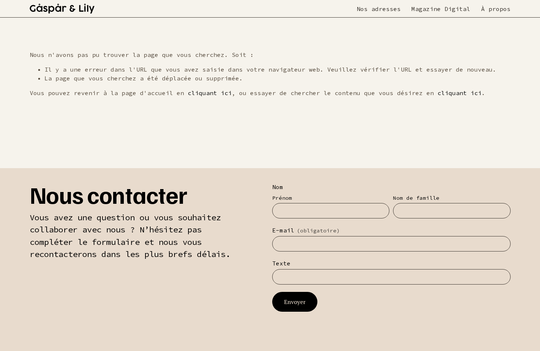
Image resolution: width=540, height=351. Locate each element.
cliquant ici (210, 93)
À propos (496, 8)
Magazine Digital (440, 8)
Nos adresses (379, 8)
